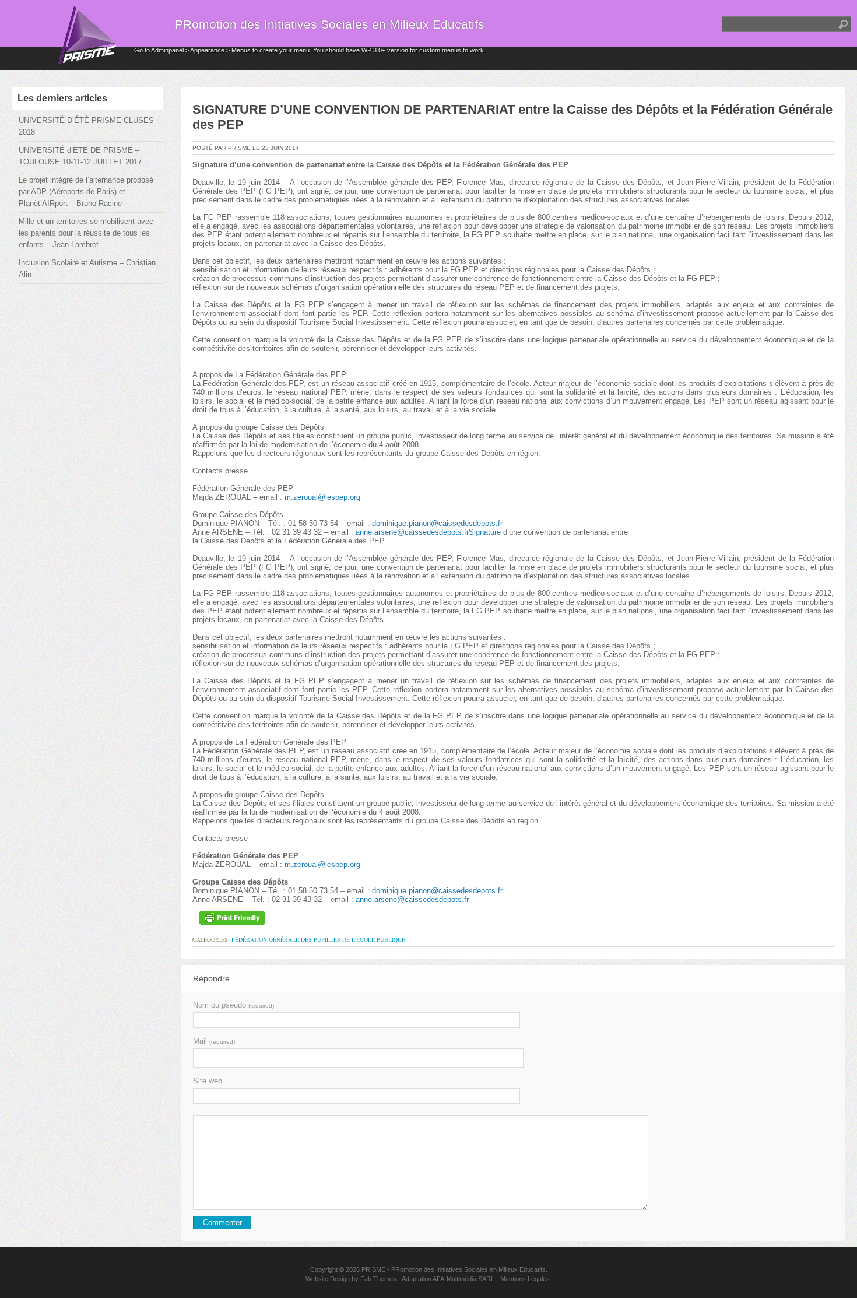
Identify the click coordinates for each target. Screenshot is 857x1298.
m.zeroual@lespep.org (322, 497)
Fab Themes (378, 1278)
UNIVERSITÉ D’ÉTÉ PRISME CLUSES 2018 (86, 126)
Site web (207, 1080)
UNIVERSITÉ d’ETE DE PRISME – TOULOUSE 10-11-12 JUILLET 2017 (80, 156)
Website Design (327, 1278)
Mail (214, 1041)
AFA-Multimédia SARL (463, 1278)
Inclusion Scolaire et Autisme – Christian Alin (87, 268)
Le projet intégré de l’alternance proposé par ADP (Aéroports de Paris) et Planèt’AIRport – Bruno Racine (86, 192)
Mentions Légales (525, 1278)
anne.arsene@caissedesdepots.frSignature (428, 532)
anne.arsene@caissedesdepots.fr (412, 899)
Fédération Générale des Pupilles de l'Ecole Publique (318, 939)
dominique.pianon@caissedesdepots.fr (437, 523)
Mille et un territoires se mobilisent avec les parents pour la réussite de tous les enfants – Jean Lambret (86, 233)
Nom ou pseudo (233, 1005)
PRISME (373, 1269)
